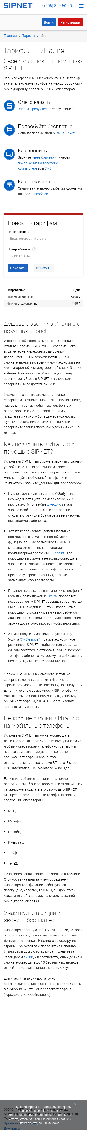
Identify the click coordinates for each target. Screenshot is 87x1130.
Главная (10, 35)
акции (28, 957)
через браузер (43, 157)
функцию (54, 504)
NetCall (52, 596)
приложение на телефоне (38, 163)
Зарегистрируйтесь (33, 108)
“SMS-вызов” (30, 639)
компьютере (27, 168)
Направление (17, 232)
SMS (48, 168)
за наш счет (65, 133)
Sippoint (58, 553)
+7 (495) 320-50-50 (55, 5)
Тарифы (28, 35)
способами (39, 193)
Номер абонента (19, 249)
